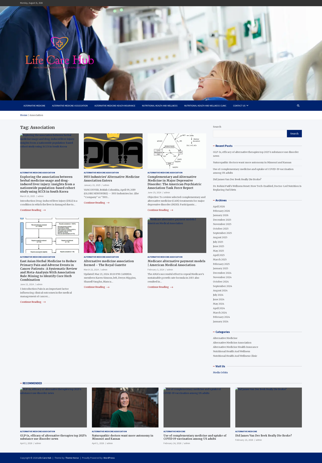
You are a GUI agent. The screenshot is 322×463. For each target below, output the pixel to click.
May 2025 (218, 250)
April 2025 (219, 255)
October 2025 (221, 228)
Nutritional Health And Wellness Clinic (205, 105)
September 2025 (222, 233)
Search (217, 126)
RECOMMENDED (32, 383)
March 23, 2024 (91, 269)
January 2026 (220, 215)
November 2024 (222, 277)
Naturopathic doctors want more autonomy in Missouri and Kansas (252, 162)
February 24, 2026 (172, 443)
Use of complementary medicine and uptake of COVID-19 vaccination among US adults (195, 437)
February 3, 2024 (156, 269)
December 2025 (222, 219)
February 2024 (221, 317)
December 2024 (222, 272)
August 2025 (220, 237)
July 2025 (218, 241)
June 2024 (218, 299)
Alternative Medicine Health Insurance (114, 105)
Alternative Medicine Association (70, 105)
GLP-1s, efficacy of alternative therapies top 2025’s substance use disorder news (53, 437)
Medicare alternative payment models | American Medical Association (176, 263)
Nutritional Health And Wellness (160, 105)
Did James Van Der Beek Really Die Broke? (237, 179)
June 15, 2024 (27, 284)
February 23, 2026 (244, 439)
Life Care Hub (44, 457)
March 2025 (220, 259)
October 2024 (221, 281)
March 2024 (220, 312)
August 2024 (220, 290)
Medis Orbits (220, 372)
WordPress (109, 457)
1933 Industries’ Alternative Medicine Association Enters (112, 178)
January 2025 (220, 268)
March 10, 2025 (27, 196)
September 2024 (222, 286)
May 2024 (218, 303)
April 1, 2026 (98, 443)
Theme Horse (72, 457)
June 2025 (218, 246)
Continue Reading (31, 210)
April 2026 (219, 206)
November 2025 (222, 224)
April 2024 (219, 308)
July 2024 (218, 294)
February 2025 (221, 264)
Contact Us (239, 105)
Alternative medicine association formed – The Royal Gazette (109, 263)
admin (41, 196)
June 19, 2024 (154, 192)
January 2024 (220, 321)
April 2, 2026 (26, 443)
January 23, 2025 (92, 185)
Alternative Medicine (34, 105)
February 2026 (221, 210)
